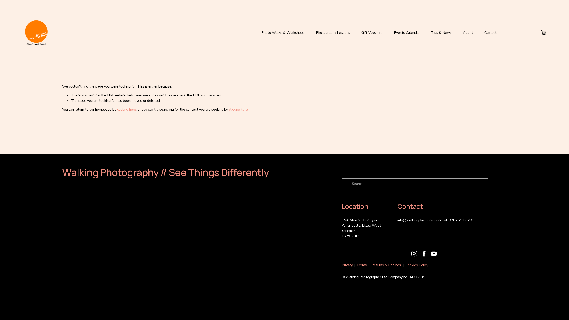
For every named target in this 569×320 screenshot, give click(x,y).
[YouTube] (434, 253)
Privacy (347, 265)
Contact (490, 32)
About (468, 32)
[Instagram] (414, 253)
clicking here (126, 109)
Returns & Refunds (386, 265)
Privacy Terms (173, 285)
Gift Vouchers (371, 32)
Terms (362, 265)
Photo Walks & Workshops (283, 32)
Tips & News (441, 32)
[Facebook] (424, 253)
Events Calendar (407, 32)
